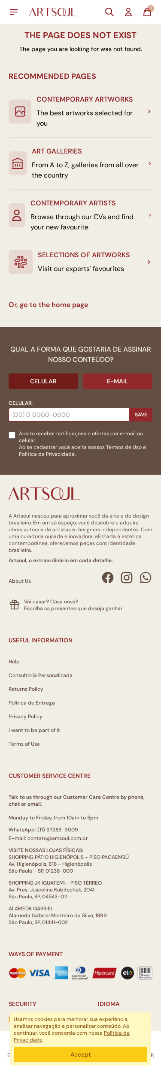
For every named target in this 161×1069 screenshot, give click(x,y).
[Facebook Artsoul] (108, 577)
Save (141, 414)
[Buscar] (109, 12)
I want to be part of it (34, 730)
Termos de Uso (124, 447)
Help (14, 661)
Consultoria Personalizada (41, 675)
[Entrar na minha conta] (128, 12)
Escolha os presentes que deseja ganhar (73, 608)
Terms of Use (24, 744)
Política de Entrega (32, 702)
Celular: (21, 403)
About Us (20, 581)
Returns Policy (26, 689)
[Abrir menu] (14, 12)
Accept (80, 1054)
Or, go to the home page (48, 304)
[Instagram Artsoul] (127, 577)
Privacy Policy (26, 716)
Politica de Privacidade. (47, 454)
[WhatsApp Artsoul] (145, 577)
